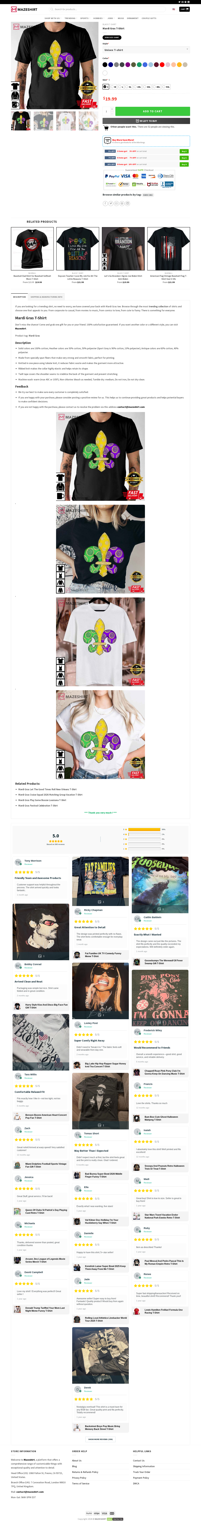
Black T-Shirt (109, 24)
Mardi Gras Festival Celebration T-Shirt (38, 805)
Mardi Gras (148, 195)
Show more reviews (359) (100, 1439)
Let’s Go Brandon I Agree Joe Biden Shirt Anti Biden (123, 277)
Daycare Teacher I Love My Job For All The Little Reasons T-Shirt (77, 277)
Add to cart (152, 111)
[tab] (19, 296)
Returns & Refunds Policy (85, 1472)
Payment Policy (141, 1477)
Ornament (133, 18)
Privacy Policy (79, 1477)
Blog (74, 1466)
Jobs (110, 18)
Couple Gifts (149, 18)
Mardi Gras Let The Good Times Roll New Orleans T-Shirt (47, 789)
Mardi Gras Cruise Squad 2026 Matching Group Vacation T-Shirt (50, 794)
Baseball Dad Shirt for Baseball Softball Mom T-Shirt (32, 277)
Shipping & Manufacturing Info (46, 297)
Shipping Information (144, 1466)
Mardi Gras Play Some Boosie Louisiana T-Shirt (42, 800)
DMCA (136, 1483)
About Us (76, 1460)
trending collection (158, 306)
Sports (84, 18)
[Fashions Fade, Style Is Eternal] (24, 9)
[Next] (93, 65)
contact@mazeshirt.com (131, 406)
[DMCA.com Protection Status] (115, 1519)
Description (19, 297)
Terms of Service (80, 1483)
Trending (70, 18)
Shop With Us (52, 18)
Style (106, 43)
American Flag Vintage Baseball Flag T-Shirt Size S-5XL (168, 277)
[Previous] (16, 65)
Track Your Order (141, 1472)
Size (105, 79)
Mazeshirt (20, 328)
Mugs (121, 18)
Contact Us (139, 1460)
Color (106, 58)
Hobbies (98, 18)
